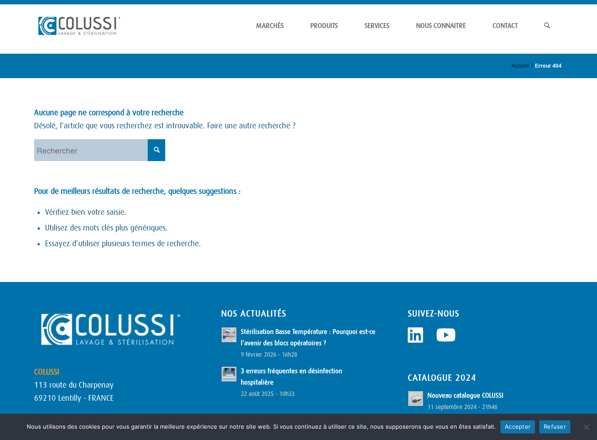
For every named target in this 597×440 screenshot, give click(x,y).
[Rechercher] (547, 26)
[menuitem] (270, 26)
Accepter (518, 426)
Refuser (555, 426)
